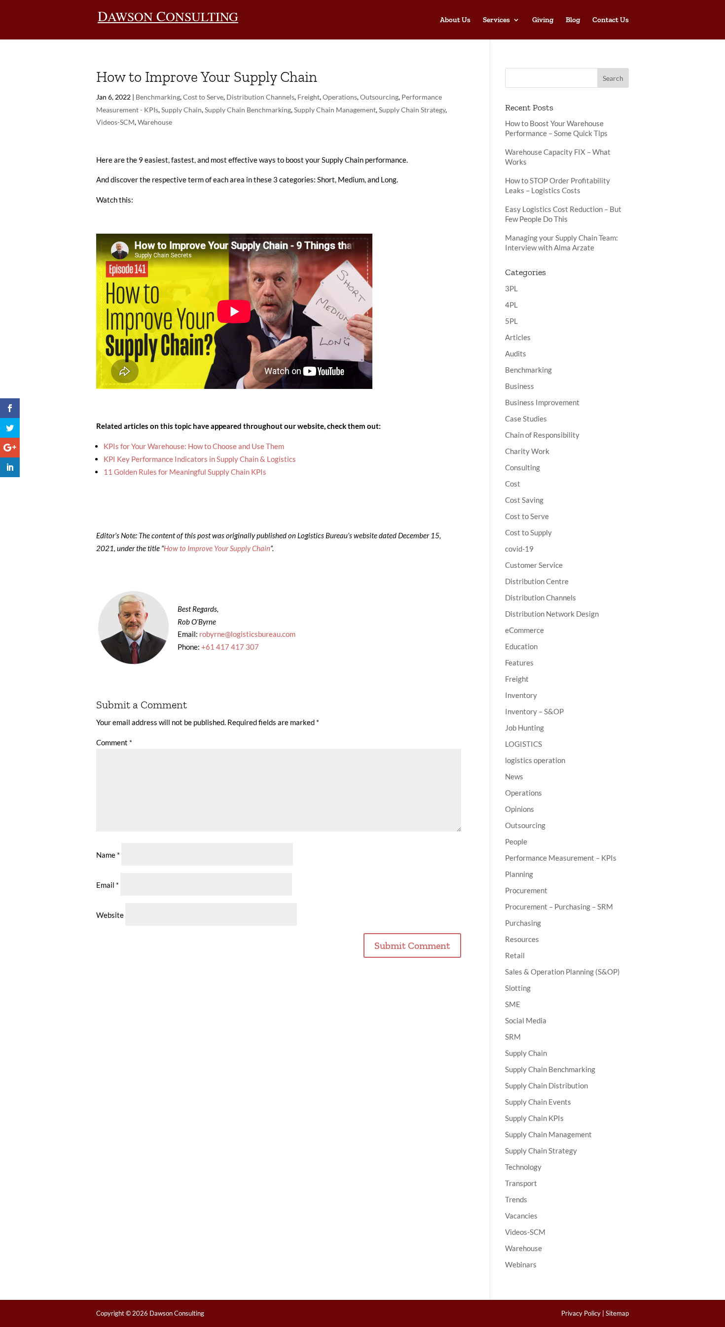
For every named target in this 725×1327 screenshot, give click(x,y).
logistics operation (535, 760)
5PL (511, 320)
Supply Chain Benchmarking (248, 109)
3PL (511, 288)
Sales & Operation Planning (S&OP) (562, 971)
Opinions (519, 808)
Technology (523, 1166)
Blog (573, 20)
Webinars (521, 1264)
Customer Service (534, 564)
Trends (516, 1199)
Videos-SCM (115, 122)
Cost (512, 483)
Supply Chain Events (538, 1101)
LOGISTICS (523, 743)
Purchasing (523, 922)
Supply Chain (181, 109)
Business (519, 386)
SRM (513, 1036)
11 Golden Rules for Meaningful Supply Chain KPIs (185, 471)
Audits (515, 353)
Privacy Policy (581, 1313)
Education (521, 646)
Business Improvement (542, 402)
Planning (519, 874)
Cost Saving (524, 499)
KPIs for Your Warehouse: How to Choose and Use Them (194, 446)
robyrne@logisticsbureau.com (247, 633)
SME (512, 1004)
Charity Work (527, 451)
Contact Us (610, 20)
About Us (455, 20)
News (514, 776)
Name (108, 854)
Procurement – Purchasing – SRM (559, 906)
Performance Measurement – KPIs (560, 857)
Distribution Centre (537, 581)
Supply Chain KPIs (534, 1118)
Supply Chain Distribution (546, 1085)
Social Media (525, 1020)
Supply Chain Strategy (412, 109)
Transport (521, 1183)
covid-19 (519, 548)
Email (107, 884)
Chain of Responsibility (542, 434)
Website (110, 914)
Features (519, 662)
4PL (511, 304)
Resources (522, 939)
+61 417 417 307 (230, 646)
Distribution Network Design (552, 613)
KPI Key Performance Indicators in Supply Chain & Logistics (200, 458)
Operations (340, 97)
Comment (114, 742)
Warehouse (155, 122)
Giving (542, 20)
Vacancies (521, 1215)
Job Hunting (524, 727)
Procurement (526, 890)
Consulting (522, 467)
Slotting (518, 987)
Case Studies (526, 418)
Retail (515, 955)
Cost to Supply (528, 532)
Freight (308, 97)
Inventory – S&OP (534, 711)
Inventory (521, 695)
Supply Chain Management (335, 109)
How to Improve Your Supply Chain (217, 548)
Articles (518, 337)
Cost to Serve (203, 97)
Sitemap (617, 1313)
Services (496, 20)
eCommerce (524, 630)
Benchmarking (158, 97)
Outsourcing (379, 97)
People (516, 841)
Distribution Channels (260, 97)
